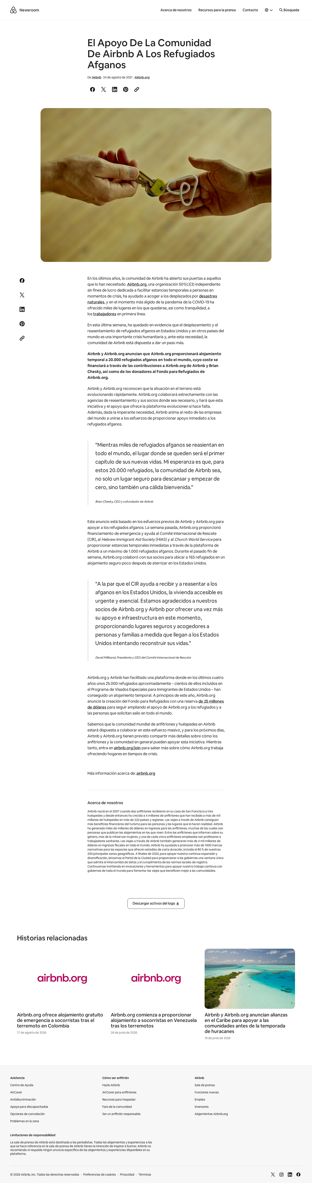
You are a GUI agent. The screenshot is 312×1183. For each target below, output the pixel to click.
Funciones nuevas (207, 1092)
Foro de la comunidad (117, 1107)
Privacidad (127, 1174)
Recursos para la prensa (217, 10)
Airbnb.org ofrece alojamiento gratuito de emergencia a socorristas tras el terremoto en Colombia (60, 1020)
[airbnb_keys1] (156, 185)
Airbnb (96, 77)
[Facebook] (298, 1174)
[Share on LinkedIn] (115, 89)
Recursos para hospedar (119, 1099)
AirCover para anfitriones (119, 1092)
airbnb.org (145, 773)
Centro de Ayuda (21, 1085)
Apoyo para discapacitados (29, 1107)
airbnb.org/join (127, 747)
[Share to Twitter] (103, 89)
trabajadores (104, 313)
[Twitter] (273, 1174)
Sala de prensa (205, 1085)
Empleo (200, 1099)
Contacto (250, 10)
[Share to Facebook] (92, 89)
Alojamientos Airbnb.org (211, 1114)
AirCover (16, 1092)
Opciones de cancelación (27, 1114)
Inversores (202, 1107)
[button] (269, 10)
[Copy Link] (137, 89)
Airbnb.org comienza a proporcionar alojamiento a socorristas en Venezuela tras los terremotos (154, 1020)
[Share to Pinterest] (126, 89)
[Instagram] (281, 1174)
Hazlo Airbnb (111, 1085)
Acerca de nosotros (176, 10)
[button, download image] (262, 117)
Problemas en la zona (24, 1121)
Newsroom (29, 10)
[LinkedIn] (290, 1174)
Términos (144, 1174)
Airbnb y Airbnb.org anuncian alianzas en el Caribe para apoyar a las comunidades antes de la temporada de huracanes (246, 1023)
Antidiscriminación (23, 1099)
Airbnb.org (142, 77)
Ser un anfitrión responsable (121, 1114)
